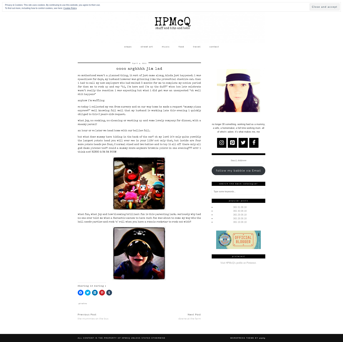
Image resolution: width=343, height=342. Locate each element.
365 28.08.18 (240, 218)
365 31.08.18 (240, 207)
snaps (128, 46)
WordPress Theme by (247, 338)
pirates (83, 303)
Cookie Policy (70, 8)
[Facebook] (254, 143)
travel (197, 46)
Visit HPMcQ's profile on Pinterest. (238, 263)
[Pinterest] (232, 143)
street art (147, 46)
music (166, 46)
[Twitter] (243, 143)
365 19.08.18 (240, 222)
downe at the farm (189, 316)
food (181, 46)
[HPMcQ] (171, 21)
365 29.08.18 (240, 214)
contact (214, 46)
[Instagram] (221, 143)
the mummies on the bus (93, 316)
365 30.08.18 (240, 211)
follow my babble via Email (238, 170)
